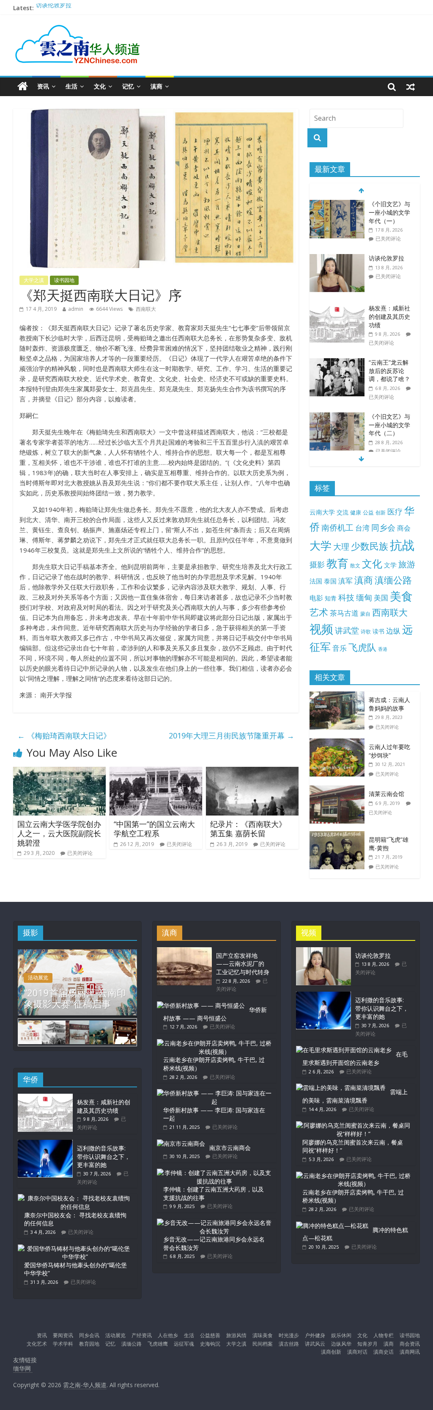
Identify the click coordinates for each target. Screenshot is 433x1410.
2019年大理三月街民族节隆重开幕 (231, 735)
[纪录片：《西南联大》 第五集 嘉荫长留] (252, 772)
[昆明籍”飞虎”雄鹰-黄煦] (339, 836)
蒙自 (365, 613)
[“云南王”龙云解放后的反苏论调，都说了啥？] (337, 363)
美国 (381, 598)
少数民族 (369, 546)
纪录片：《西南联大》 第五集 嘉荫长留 (248, 828)
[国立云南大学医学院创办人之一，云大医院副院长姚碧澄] (59, 772)
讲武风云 (315, 1343)
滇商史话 (383, 1351)
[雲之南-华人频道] (22, 86)
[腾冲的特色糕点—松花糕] (332, 1226)
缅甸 (364, 597)
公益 (368, 512)
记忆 (128, 86)
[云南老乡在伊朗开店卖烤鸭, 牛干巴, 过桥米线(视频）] (214, 1043)
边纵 (393, 630)
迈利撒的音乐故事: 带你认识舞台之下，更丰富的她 (103, 1156)
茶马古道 (344, 613)
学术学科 (63, 1343)
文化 (100, 86)
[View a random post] (410, 86)
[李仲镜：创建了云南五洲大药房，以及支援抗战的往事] (214, 1173)
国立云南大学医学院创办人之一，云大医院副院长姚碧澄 (59, 833)
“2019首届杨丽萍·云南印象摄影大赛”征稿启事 (75, 998)
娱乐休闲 (341, 1335)
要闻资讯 (63, 1335)
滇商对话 (357, 1351)
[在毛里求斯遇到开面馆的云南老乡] (344, 1050)
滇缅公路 (393, 579)
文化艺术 (37, 1343)
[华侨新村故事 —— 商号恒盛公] (201, 1005)
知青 (331, 598)
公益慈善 (210, 1335)
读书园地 (64, 280)
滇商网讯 (410, 1351)
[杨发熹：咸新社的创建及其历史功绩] (337, 308)
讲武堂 (347, 630)
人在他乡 (168, 1335)
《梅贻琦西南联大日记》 (64, 735)
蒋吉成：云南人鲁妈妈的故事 (389, 704)
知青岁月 (367, 1343)
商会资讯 (410, 1343)
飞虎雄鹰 (158, 1343)
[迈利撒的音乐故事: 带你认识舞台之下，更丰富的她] (45, 1144)
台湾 (362, 528)
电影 (316, 598)
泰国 (330, 581)
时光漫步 (289, 1335)
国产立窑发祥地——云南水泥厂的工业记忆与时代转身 (242, 963)
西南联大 (146, 308)
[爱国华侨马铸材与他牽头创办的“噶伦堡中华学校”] (75, 1248)
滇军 (345, 581)
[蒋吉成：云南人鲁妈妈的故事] (339, 696)
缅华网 (23, 1368)
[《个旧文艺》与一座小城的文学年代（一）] (337, 204)
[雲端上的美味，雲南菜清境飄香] (341, 1088)
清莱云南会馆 (386, 794)
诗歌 (366, 631)
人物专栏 (383, 1335)
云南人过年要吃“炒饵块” (389, 751)
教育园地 (89, 1343)
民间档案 (262, 1343)
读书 (378, 631)
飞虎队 (362, 647)
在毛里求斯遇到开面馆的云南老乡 (355, 1058)
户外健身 (315, 1335)
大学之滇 (34, 280)
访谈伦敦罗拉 (53, 8)
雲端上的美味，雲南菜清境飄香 (355, 1096)
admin (75, 308)
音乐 (339, 648)
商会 (404, 528)
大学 (321, 545)
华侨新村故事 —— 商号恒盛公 (215, 1014)
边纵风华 (341, 1343)
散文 (355, 565)
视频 (321, 629)
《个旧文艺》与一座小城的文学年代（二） (389, 424)
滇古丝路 (289, 1343)
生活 (71, 86)
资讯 (43, 86)
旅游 (406, 564)
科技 (346, 597)
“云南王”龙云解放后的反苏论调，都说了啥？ (389, 370)
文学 (390, 565)
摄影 (317, 564)
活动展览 (38, 977)
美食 (401, 596)
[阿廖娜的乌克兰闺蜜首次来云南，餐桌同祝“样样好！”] (353, 1125)
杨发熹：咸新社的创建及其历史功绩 (389, 316)
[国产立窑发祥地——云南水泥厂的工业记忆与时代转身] (184, 951)
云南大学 (322, 512)
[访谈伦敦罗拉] (337, 258)
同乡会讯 (89, 1335)
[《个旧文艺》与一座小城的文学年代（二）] (337, 417)
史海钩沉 (210, 1343)
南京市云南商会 (230, 1148)
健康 (355, 512)
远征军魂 (184, 1343)
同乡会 (383, 527)
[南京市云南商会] (181, 1143)
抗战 (402, 544)
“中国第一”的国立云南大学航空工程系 (154, 828)
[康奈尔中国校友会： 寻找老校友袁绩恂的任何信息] (75, 1198)
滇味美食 (262, 1335)
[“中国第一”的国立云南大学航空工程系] (156, 772)
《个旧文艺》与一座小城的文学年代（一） (389, 212)
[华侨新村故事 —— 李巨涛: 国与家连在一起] (214, 1093)
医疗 (395, 511)
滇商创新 (331, 1351)
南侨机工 (337, 527)
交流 (342, 512)
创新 (380, 512)
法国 (316, 581)
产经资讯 (142, 1335)
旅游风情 (236, 1335)
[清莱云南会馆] (339, 790)
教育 (337, 563)
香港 (382, 649)
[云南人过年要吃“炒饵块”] (339, 743)
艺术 (319, 612)
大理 (341, 546)
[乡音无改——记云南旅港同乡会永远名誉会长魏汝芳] (214, 1223)
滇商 (156, 86)
